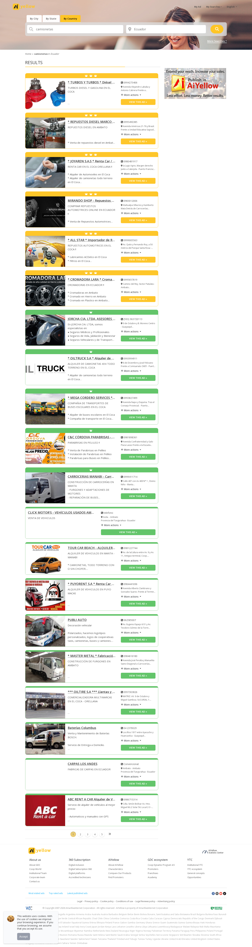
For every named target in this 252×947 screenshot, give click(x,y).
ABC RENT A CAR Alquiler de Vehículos (92, 799)
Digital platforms (77, 873)
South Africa (215, 934)
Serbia (142, 934)
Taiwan (93, 939)
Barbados (113, 914)
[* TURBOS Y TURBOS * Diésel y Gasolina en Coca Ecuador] (45, 93)
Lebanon (121, 926)
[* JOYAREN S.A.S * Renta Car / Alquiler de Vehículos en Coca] (45, 172)
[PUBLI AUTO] (45, 631)
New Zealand (112, 930)
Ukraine (165, 939)
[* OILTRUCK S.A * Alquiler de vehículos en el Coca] (45, 369)
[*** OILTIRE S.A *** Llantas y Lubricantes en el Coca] (45, 703)
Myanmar (78, 930)
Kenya (108, 926)
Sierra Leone (162, 934)
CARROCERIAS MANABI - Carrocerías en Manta (92, 477)
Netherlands (99, 930)
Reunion (64, 934)
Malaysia (194, 926)
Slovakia (196, 934)
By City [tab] (34, 18)
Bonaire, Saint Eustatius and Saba (163, 914)
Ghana (149, 922)
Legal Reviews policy (145, 901)
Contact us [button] (34, 881)
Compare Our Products (119, 873)
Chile (100, 918)
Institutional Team (38, 873)
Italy (77, 926)
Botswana (185, 914)
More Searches (216, 41)
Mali (201, 926)
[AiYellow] (39, 851)
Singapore (174, 934)
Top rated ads (56, 893)
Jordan (101, 926)
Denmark (209, 918)
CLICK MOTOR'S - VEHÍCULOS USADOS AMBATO (62, 513)
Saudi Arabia (123, 934)
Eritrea (93, 922)
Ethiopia (101, 922)
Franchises (153, 873)
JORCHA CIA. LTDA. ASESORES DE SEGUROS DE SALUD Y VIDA (92, 319)
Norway (147, 930)
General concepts (196, 873)
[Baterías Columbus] (45, 739)
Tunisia (141, 939)
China (106, 918)
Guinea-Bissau (193, 922)
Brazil (193, 914)
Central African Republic (79, 918)
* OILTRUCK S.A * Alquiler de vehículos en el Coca (92, 358)
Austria (104, 914)
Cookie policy (106, 901)
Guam (163, 922)
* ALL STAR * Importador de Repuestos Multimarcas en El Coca (92, 240)
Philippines (200, 930)
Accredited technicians (80, 877)
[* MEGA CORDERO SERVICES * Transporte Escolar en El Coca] (45, 409)
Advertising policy (166, 901)
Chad (94, 918)
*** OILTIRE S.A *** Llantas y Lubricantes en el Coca (92, 692)
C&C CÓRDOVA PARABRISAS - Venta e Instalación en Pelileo (92, 437)
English (231, 6)
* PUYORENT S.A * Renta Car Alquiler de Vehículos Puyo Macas (92, 584)
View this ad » (138, 102)
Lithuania (152, 926)
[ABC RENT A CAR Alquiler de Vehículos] (45, 810)
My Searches (213, 6)
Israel (72, 926)
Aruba (88, 914)
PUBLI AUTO (77, 620)
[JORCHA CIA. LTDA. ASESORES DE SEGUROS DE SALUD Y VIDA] (45, 330)
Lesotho (130, 926)
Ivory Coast (85, 926)
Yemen (73, 943)
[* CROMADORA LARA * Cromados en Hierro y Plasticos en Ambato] (45, 290)
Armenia (80, 914)
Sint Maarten (186, 934)
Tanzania (102, 939)
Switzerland (84, 939)
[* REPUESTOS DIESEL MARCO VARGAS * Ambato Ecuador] (45, 133)
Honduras (210, 922)
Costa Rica (135, 918)
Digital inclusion (76, 865)
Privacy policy (91, 901)
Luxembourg (163, 926)
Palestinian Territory (161, 930)
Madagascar (176, 926)
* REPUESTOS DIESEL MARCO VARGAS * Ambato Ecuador (92, 122)
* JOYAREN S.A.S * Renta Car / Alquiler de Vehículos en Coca (92, 161)
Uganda (156, 939)
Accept (23, 936)
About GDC (34, 865)
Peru (192, 930)
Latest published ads (77, 893)
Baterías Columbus (82, 728)
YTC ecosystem (194, 869)
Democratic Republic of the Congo (187, 918)
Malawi (186, 926)
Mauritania (215, 926)
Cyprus (166, 918)
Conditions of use (124, 901)
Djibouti (218, 918)
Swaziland (65, 939)
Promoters (153, 869)
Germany (140, 922)
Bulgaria (201, 914)
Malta (206, 926)
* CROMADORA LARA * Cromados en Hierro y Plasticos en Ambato (92, 279)
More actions (131, 94)
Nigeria (139, 930)
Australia (96, 914)
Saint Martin (111, 934)
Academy (152, 877)
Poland (210, 930)
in (46, 53)
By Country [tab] (70, 18)
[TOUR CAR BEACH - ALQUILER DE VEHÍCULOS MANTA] (45, 559)
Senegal (134, 934)
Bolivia (143, 914)
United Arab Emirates (179, 939)
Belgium (123, 914)
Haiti (202, 922)
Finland (108, 922)
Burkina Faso (211, 914)
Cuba (151, 918)
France (116, 922)
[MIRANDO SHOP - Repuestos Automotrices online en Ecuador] (45, 211)
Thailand (111, 939)
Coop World (35, 869)
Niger (132, 930)
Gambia (131, 922)
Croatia (144, 918)
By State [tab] (51, 18)
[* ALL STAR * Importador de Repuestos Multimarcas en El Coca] (45, 251)
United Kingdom (198, 939)
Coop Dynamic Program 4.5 (161, 865)
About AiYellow (115, 865)
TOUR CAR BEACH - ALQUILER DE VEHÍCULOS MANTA (92, 548)
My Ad (197, 6)
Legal (79, 901)
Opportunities (194, 877)
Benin (137, 914)
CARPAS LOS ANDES (82, 764)
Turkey (148, 939)
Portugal (218, 930)
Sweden (74, 939)
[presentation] (34, 18)
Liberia (138, 926)
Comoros (124, 918)
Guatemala (172, 922)
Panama (176, 930)
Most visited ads (36, 893)
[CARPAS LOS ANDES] (45, 775)
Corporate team (37, 877)
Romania (72, 934)
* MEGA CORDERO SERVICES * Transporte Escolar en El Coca (92, 398)
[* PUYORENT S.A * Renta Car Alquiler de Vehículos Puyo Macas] (45, 595)
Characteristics (115, 869)
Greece (156, 922)
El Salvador (65, 922)
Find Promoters (115, 877)
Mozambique (67, 930)
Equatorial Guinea (80, 922)
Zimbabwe (82, 943)
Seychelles (150, 934)
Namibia (88, 930)
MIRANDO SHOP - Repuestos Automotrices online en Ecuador (92, 201)
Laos (114, 926)
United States (213, 939)
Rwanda (88, 934)
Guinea (181, 922)
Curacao (158, 918)
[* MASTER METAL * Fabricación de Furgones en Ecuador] (45, 667)
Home (28, 53)
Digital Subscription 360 (80, 869)
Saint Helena (99, 934)
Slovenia (205, 934)
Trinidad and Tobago (126, 939)
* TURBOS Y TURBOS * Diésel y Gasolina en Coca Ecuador (92, 82)
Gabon (123, 922)
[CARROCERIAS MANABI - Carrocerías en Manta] (45, 487)
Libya (144, 926)
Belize (130, 914)
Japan (94, 926)
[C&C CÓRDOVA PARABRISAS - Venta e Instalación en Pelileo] (45, 448)
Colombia (114, 918)
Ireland (65, 926)
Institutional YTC (195, 865)
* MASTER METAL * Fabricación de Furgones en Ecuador (92, 656)
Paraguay (185, 930)
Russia (80, 934)
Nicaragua (124, 930)
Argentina (70, 914)
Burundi (222, 914)
